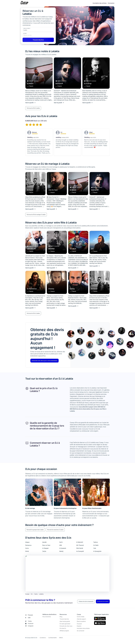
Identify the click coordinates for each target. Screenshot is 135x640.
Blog (61, 616)
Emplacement (26, 28)
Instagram (30, 626)
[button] (33, 108)
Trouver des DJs (64, 619)
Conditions (43, 637)
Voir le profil (29, 102)
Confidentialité (52, 637)
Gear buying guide (65, 621)
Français (30, 615)
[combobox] (31, 30)
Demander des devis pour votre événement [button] (44, 360)
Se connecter (80, 630)
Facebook (30, 623)
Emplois (79, 626)
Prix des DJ (63, 628)
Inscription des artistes (100, 3)
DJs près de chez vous (66, 626)
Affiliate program (64, 630)
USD (27, 617)
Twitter (30, 621)
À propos (79, 623)
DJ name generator (65, 623)
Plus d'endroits (46, 616)
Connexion (111, 3)
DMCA (61, 637)
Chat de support (81, 619)
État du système (81, 621)
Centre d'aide (80, 616)
